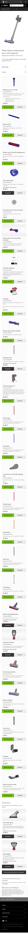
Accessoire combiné (8, 642)
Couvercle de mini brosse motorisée (13, 210)
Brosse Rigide (6, 854)
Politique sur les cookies (18, 924)
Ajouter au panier (8, 107)
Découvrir (20, 107)
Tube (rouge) (6, 418)
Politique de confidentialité (9, 924)
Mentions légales (13, 926)
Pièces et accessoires (6, 9)
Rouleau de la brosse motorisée (11, 331)
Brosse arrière (7, 124)
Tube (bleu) (6, 446)
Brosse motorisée (7, 700)
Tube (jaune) (6, 532)
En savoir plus (5, 916)
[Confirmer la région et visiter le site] (25, 1)
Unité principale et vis (9, 386)
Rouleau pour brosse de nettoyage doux (14, 152)
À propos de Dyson (6, 912)
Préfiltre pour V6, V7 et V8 (10, 90)
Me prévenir (8, 192)
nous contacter (4, 883)
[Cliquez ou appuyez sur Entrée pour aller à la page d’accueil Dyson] (5, 5)
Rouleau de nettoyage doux (10, 614)
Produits (4, 905)
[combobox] (12, 2)
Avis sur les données (20, 926)
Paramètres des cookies (6, 926)
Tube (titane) (6, 587)
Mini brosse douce (8, 822)
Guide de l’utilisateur (9, 268)
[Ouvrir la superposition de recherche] (17, 5)
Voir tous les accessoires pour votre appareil (14, 872)
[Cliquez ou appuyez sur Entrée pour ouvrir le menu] (2, 5)
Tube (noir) (6, 559)
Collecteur (6, 299)
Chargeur (5, 756)
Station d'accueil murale (9, 784)
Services (4, 909)
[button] (4, 921)
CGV (3, 924)
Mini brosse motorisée (9, 672)
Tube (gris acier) (7, 357)
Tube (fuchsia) (7, 504)
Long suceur (6, 728)
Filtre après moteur (8, 180)
